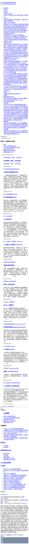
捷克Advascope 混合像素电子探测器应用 (14, 486)
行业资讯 (6, 445)
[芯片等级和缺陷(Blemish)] (11, 194)
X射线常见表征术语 (9, 149)
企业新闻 (6, 447)
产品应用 (3, 465)
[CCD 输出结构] (8, 216)
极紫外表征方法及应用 (9, 150)
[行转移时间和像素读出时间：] (12, 169)
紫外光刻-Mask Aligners (10, 459)
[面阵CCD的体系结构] (10, 281)
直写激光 (6, 455)
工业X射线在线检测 (6, 462)
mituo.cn (21, 534)
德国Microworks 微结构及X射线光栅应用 (14, 476)
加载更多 (3, 410)
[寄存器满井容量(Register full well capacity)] (15, 324)
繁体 (2, 536)
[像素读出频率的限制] (9, 262)
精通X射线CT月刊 (8, 152)
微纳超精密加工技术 (6, 450)
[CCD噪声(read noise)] (9, 346)
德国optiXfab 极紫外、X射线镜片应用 (13, 478)
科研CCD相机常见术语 (10, 146)
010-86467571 (4, 494)
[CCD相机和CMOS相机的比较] (12, 382)
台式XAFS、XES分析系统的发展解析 (13, 428)
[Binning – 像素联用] (9, 302)
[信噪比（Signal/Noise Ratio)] (11, 368)
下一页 (7, 406)
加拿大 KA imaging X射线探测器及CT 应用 (15, 484)
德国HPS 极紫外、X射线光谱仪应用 (13, 489)
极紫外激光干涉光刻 (9, 458)
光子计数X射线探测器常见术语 (12, 147)
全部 (5, 19)
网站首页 (6, 8)
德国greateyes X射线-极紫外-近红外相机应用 (15, 475)
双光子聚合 (7, 456)
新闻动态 (3, 442)
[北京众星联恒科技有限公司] (14, 3)
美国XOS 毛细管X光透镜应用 (11, 481)
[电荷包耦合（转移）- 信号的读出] (13, 157)
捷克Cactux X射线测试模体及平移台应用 (14, 487)
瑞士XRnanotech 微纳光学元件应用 (13, 479)
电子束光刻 (7, 453)
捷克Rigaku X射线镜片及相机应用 (12, 482)
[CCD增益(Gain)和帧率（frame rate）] (13, 241)
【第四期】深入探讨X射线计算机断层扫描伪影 (16, 430)
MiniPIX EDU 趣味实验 (10, 473)
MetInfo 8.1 (9, 534)
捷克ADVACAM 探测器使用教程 (12, 469)
